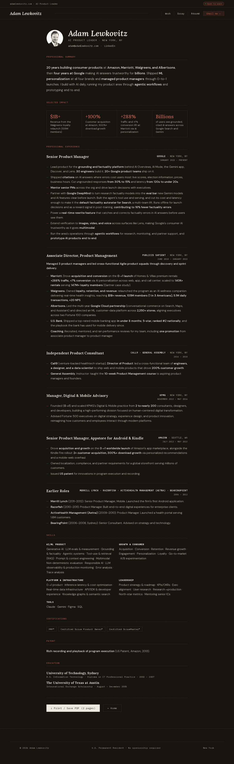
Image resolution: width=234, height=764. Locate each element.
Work (168, 13)
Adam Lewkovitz (25, 13)
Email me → (214, 13)
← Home (112, 708)
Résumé (195, 13)
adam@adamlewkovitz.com (83, 45)
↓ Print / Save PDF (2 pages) (73, 708)
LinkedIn (109, 45)
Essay (181, 13)
